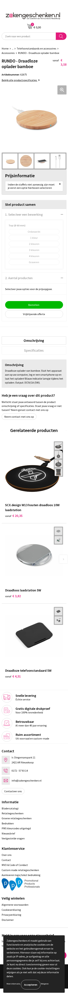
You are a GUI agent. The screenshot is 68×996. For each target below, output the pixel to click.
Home (5, 48)
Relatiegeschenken (12, 813)
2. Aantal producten (19, 278)
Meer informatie (13, 983)
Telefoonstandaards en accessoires (36, 48)
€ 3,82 (13, 596)
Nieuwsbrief (8, 833)
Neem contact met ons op (19, 416)
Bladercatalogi (10, 808)
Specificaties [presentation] (34, 350)
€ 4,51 (13, 676)
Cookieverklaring (11, 909)
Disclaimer (8, 919)
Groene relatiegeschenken (17, 818)
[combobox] (29, 36)
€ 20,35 (13, 516)
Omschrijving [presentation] (34, 340)
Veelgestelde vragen (13, 838)
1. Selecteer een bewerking (24, 214)
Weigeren (45, 983)
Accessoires (8, 53)
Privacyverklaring (11, 914)
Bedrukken (8, 823)
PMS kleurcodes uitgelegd (16, 828)
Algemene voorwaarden (15, 904)
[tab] (34, 340)
